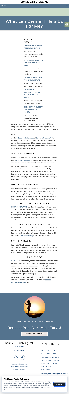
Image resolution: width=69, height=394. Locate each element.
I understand (59, 384)
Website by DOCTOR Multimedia (19, 366)
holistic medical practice (25, 138)
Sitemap (15, 369)
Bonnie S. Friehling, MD (34, 1)
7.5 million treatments (24, 160)
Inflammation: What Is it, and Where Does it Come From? (33, 62)
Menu (3, 6)
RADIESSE (15, 261)
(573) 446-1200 (19, 347)
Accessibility (22, 369)
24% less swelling (26, 235)
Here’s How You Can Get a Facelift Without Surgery (33, 109)
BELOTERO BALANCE (19, 207)
